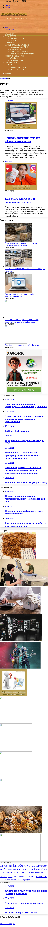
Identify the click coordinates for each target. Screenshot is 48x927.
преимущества (24, 876)
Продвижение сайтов (17, 45)
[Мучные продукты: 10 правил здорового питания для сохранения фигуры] (21, 833)
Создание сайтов (14, 56)
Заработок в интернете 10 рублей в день (22, 345)
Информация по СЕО (19, 47)
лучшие (24, 869)
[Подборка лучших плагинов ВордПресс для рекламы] (16, 750)
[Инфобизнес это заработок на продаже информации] (13, 695)
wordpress (6, 865)
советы (13, 879)
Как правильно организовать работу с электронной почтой (21, 295)
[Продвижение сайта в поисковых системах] (16, 805)
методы (38, 869)
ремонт (3, 879)
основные (10, 872)
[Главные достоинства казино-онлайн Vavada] (16, 778)
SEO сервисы (15, 49)
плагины (3, 877)
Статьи (13, 40)
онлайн (2, 873)
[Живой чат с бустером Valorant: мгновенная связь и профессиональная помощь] (20, 668)
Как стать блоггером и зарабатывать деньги (20, 200)
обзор (44, 869)
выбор (35, 866)
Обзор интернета (17, 69)
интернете (15, 869)
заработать (5, 869)
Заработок (10, 36)
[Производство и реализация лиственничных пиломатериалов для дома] (18, 241)
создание (20, 880)
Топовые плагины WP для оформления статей (22, 139)
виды (31, 866)
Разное (8, 65)
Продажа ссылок (17, 38)
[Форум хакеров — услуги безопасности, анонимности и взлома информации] (18, 317)
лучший (31, 869)
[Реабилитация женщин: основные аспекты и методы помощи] (24, 585)
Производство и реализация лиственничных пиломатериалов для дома (23, 244)
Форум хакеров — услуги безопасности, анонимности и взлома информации (22, 321)
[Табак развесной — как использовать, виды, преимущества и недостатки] (18, 558)
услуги (27, 879)
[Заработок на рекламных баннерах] (16, 723)
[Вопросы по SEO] (14, 23)
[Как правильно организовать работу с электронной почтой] (18, 292)
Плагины (10, 43)
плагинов (39, 872)
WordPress (14, 58)
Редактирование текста (19, 52)
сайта (8, 880)
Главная (3, 78)
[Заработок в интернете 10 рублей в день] (16, 343)
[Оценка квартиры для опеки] (20, 613)
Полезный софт (16, 60)
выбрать (42, 865)
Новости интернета (18, 67)
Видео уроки (12, 63)
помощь (10, 877)
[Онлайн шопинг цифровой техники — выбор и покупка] (18, 266)
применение (41, 876)
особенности (25, 872)
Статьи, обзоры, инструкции (22, 54)
